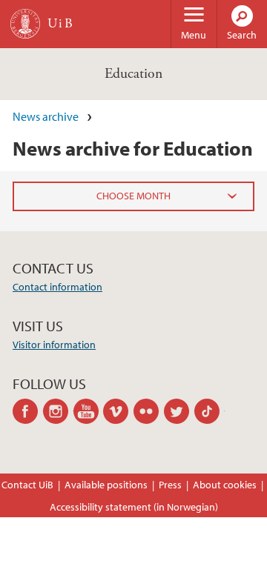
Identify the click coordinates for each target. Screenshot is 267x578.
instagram (58, 411)
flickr (149, 411)
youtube (88, 411)
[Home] (25, 24)
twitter (179, 411)
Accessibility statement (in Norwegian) (134, 507)
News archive (46, 116)
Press (170, 484)
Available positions (106, 484)
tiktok (209, 411)
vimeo (118, 411)
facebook (28, 411)
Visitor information (54, 344)
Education (133, 73)
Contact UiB (27, 484)
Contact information (57, 286)
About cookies (225, 484)
